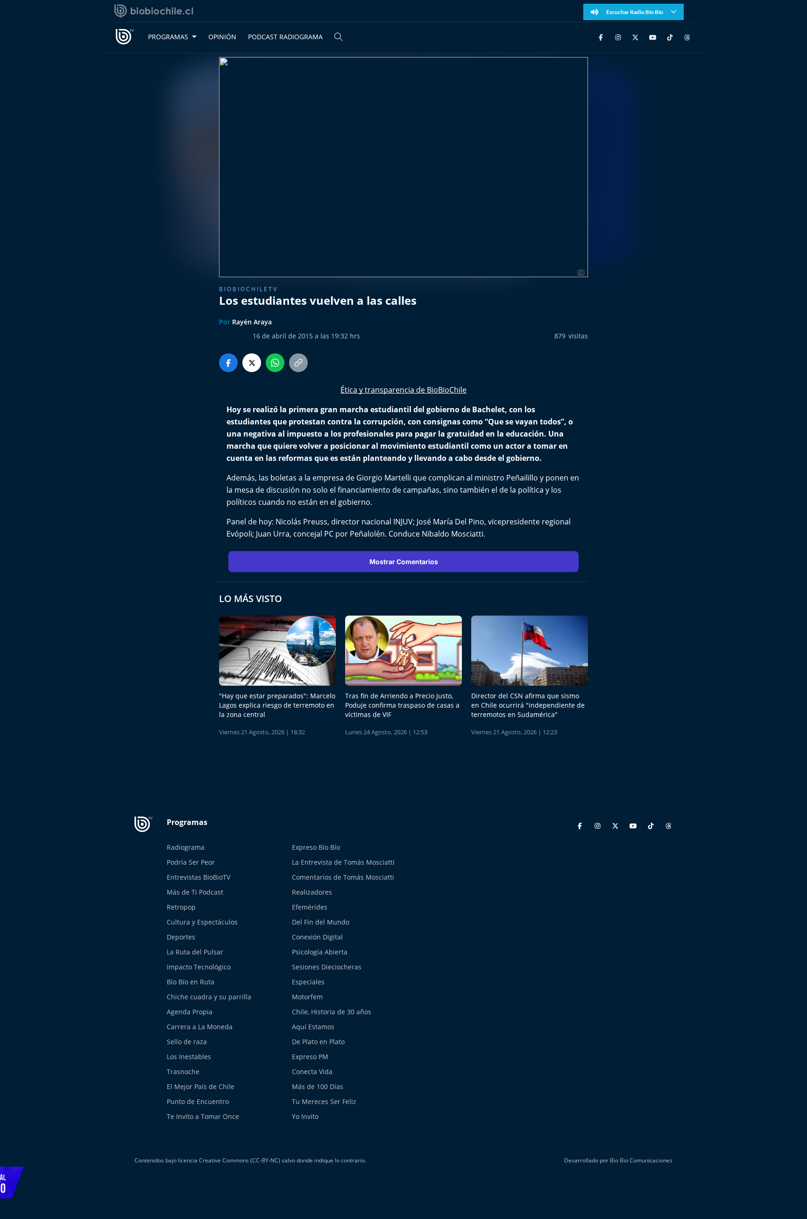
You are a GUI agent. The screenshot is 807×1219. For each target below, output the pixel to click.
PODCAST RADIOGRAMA (285, 36)
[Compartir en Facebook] (228, 362)
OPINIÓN (222, 36)
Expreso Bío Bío (316, 847)
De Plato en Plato (318, 1041)
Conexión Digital (317, 936)
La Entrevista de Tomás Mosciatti (343, 862)
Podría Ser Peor (191, 862)
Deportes (181, 936)
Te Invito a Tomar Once (203, 1116)
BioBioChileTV (248, 289)
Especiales (308, 981)
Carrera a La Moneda (200, 1026)
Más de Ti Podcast (195, 892)
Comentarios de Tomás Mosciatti (343, 877)
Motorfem (307, 996)
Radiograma (186, 847)
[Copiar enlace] (298, 362)
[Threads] (687, 36)
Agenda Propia (189, 1011)
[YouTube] (653, 36)
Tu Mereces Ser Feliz (324, 1101)
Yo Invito (305, 1116)
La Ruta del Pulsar (195, 951)
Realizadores (312, 892)
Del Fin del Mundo (320, 922)
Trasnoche (183, 1071)
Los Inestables (189, 1056)
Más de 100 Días (317, 1086)
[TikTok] (670, 36)
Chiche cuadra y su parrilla (209, 996)
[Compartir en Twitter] (251, 362)
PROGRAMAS (168, 36)
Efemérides (309, 907)
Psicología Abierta (319, 951)
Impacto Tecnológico (199, 966)
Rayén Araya (252, 321)
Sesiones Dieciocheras (326, 966)
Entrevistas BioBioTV (198, 877)
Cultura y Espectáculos (202, 922)
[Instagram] (618, 36)
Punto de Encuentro (198, 1101)
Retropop (181, 907)
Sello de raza (187, 1041)
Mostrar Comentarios (403, 562)
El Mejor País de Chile (200, 1086)
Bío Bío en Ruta (190, 981)
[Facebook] (601, 36)
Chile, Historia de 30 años (331, 1011)
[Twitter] (635, 36)
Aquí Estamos (313, 1026)
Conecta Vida (312, 1071)
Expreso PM (310, 1056)
